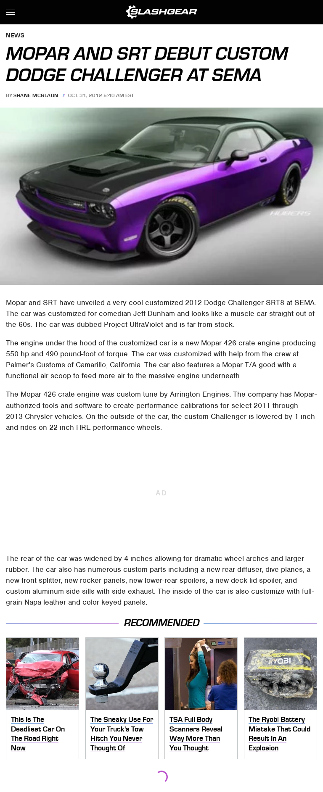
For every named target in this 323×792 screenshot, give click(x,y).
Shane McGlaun (35, 95)
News (15, 36)
